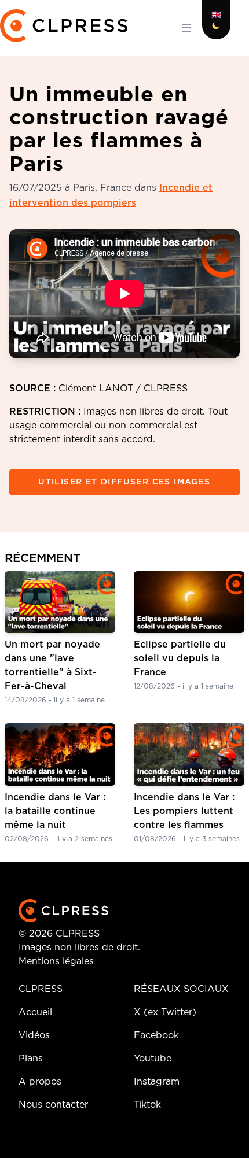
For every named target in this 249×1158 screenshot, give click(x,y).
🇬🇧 (216, 15)
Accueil (35, 1012)
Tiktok (147, 1104)
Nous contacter (53, 1104)
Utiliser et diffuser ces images (124, 482)
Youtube (152, 1058)
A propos (40, 1081)
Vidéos (34, 1035)
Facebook (156, 1035)
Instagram (157, 1081)
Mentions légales (56, 961)
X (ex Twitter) (165, 1012)
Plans (31, 1058)
